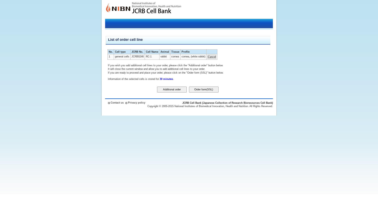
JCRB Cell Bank (156, 9)
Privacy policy (136, 102)
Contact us (117, 102)
